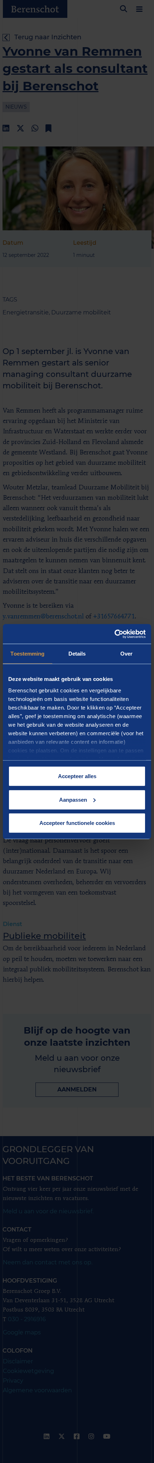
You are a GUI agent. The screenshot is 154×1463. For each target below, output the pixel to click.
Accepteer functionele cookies (77, 823)
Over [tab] (126, 654)
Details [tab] (77, 654)
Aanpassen (73, 799)
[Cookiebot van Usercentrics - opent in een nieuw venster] (114, 633)
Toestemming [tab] (27, 654)
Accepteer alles (77, 776)
